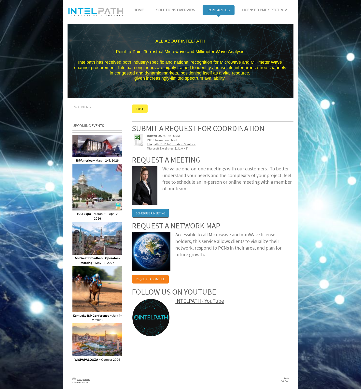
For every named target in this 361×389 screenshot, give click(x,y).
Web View (285, 381)
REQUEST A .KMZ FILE (150, 279)
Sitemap (86, 379)
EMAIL (140, 109)
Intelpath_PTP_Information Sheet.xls (171, 144)
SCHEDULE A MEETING (150, 213)
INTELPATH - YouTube (199, 300)
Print (79, 379)
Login (286, 378)
